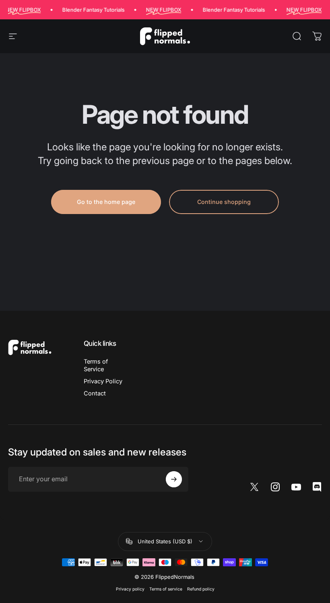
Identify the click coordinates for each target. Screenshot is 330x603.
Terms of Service (96, 365)
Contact (95, 393)
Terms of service (165, 589)
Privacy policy (130, 589)
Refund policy (200, 589)
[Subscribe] (174, 479)
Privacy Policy (103, 381)
